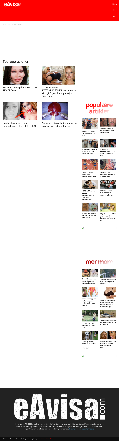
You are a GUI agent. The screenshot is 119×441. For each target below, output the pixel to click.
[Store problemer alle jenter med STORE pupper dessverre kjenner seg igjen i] (108, 293)
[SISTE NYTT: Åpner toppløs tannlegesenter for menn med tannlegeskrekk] (90, 184)
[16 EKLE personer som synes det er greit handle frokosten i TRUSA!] (90, 143)
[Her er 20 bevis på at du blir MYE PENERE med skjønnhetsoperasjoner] (20, 75)
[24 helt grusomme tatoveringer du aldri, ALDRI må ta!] (108, 122)
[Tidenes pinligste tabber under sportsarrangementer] (90, 164)
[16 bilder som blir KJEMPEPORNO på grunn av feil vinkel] (108, 184)
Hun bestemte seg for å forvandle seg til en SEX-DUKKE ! (19, 126)
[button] (114, 15)
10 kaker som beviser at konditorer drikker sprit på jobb (89, 215)
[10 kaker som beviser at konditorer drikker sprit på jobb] (90, 207)
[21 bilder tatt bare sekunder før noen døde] (90, 315)
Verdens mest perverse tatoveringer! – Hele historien (108, 174)
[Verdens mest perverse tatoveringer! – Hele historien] (108, 164)
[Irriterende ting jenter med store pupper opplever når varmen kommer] (90, 292)
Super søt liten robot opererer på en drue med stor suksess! (59, 125)
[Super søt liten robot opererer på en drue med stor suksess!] (59, 111)
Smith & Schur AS (46, 439)
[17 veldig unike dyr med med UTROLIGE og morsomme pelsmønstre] (90, 335)
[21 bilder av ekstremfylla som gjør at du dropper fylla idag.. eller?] (108, 143)
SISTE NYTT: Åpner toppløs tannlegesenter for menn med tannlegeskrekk (88, 195)
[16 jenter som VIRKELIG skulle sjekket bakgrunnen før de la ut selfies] (108, 207)
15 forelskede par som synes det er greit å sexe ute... (108, 282)
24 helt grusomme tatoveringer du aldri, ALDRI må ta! (107, 130)
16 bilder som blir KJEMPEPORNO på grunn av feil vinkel (106, 193)
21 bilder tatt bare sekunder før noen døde (88, 325)
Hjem (4, 24)
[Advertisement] (59, 43)
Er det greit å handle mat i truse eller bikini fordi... (89, 133)
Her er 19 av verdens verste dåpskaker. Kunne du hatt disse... (89, 281)
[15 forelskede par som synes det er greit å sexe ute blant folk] (108, 273)
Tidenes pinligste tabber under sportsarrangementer (89, 174)
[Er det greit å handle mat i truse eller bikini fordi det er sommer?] (90, 123)
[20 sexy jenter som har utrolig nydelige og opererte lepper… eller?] (108, 335)
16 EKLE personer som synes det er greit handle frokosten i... (89, 151)
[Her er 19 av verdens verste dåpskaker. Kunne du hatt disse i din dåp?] (90, 273)
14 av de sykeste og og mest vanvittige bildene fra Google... (108, 322)
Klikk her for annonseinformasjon (81, 429)
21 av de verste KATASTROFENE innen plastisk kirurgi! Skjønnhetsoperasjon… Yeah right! (59, 92)
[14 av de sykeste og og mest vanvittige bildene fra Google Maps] (108, 314)
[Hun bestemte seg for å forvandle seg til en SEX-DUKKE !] (20, 111)
